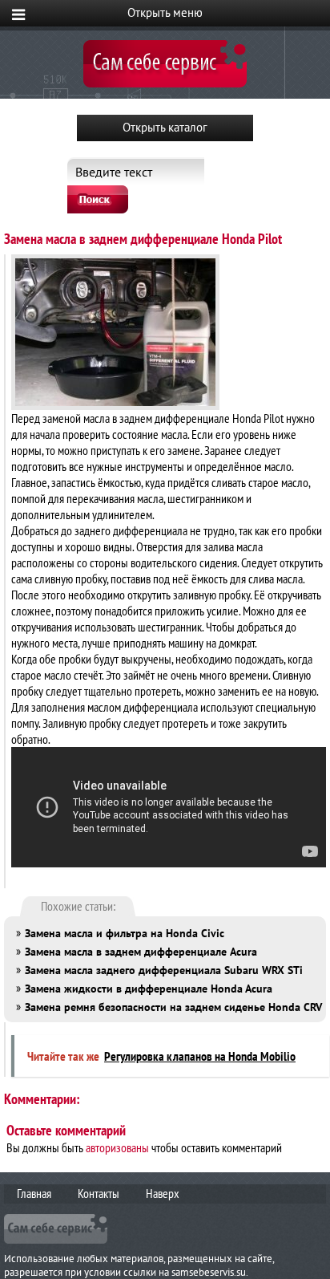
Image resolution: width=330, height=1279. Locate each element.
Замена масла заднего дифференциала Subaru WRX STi (164, 970)
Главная (34, 1193)
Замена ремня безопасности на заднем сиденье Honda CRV (173, 1007)
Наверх (162, 1193)
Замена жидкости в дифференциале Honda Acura (148, 988)
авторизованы (117, 1147)
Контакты (98, 1193)
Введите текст (113, 172)
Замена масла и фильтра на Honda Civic (124, 933)
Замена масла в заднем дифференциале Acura (141, 951)
